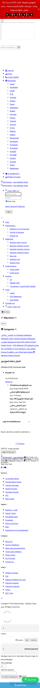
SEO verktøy (26, 342)
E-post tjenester (19, 348)
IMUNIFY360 (15, 283)
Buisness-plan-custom (18, 242)
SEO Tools (9, 593)
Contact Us (9, 561)
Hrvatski (13, 97)
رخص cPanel (19, 352)
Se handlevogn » (13, 173)
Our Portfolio (10, 558)
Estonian (13, 114)
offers (7, 589)
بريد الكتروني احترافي (8, 335)
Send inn (33, 640)
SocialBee (10, 352)
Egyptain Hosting (12, 492)
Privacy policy (10, 555)
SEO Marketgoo (16, 296)
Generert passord (7, 669)
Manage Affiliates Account (15, 579)
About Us (8, 541)
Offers (9, 74)
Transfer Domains (12, 485)
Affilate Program (11, 573)
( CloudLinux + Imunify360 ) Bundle (22, 286)
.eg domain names (12, 478)
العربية (12, 84)
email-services (11, 266)
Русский (13, 155)
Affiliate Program (14, 177)
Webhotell (9, 239)
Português (14, 144)
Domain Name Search (13, 482)
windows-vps (15, 259)
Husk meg (11, 201)
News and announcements (15, 548)
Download (9, 520)
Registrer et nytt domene (19, 229)
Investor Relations (12, 545)
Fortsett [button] (21, 443)
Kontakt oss (10, 303)
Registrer (21, 206)
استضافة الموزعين (11, 342)
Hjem (7, 222)
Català (12, 90)
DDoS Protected (11, 523)
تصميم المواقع (33, 345)
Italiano (12, 134)
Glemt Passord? (11, 206)
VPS (6, 495)
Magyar (13, 131)
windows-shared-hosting (19, 252)
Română (13, 151)
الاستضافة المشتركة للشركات (24, 338)
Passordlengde (6, 662)
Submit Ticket (10, 513)
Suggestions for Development (16, 530)
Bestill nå (8, 381)
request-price (15, 262)
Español (13, 158)
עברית (12, 128)
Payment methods (12, 586)
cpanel (12, 293)
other (7, 289)
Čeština (12, 101)
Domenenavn (10, 225)
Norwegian (11, 80)
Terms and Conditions (13, 551)
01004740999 (13, 77)
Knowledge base (11, 516)
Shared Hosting (11, 488)
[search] (12, 306)
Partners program (12, 583)
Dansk (12, 104)
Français (13, 121)
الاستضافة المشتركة (24, 335)
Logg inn (10, 70)
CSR (6, 576)
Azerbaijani (14, 87)
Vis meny (6, 312)
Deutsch (13, 124)
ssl (11, 279)
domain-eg (14, 235)
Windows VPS (22, 345)
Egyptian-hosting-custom (20, 249)
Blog (7, 527)
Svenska (13, 161)
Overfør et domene (17, 232)
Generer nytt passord (10, 677)
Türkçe (12, 165)
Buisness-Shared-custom (19, 245)
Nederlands (14, 107)
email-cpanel (14, 269)
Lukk (27, 640)
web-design (14, 300)
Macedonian (14, 138)
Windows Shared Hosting (18, 353)
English (12, 111)
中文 (11, 94)
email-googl (14, 273)
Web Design (9, 498)
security (8, 276)
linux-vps (13, 256)
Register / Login (11, 510)
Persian (12, 117)
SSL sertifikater (7, 348)
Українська (14, 168)
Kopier (23, 677)
